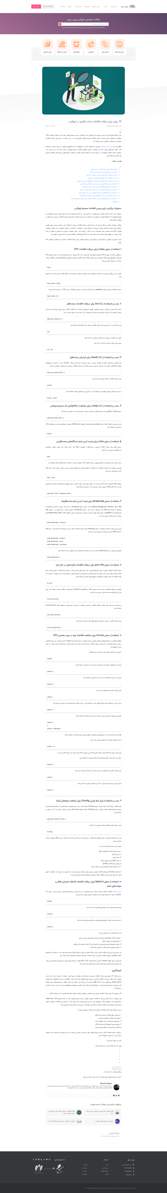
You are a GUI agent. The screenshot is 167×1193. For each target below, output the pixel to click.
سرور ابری (84, 1168)
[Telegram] (119, 1096)
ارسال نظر (116, 1068)
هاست (105, 7)
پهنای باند (86, 7)
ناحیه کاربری (36, 6)
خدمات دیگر (78, 7)
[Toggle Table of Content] (120, 167)
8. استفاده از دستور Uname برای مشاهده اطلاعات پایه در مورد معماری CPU (98, 193)
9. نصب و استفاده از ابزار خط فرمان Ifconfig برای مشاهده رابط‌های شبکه (99, 196)
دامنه (107, 1165)
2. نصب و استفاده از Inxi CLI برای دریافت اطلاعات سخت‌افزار (102, 175)
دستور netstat (117, 892)
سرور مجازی (114, 7)
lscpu (82, 255)
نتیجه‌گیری (115, 202)
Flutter (81, 1086)
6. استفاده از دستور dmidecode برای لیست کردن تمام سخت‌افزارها (100, 187)
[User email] (114, 1096)
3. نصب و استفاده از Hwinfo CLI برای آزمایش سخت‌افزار (103, 178)
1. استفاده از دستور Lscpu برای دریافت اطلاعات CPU (104, 172)
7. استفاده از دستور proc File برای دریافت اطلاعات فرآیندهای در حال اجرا (99, 190)
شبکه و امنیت (115, 126)
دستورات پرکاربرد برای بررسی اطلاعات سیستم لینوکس (104, 169)
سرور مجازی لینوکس (106, 146)
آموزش (69, 7)
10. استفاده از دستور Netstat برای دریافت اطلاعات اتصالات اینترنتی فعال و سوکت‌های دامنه (94, 199)
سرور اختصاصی (96, 7)
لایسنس (85, 1171)
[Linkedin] (116, 1096)
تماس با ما (84, 1174)
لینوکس (109, 126)
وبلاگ (107, 1174)
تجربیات (79, 1088)
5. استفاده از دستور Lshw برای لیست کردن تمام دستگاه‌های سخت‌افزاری (99, 184)
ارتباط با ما (62, 7)
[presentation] (36, 54)
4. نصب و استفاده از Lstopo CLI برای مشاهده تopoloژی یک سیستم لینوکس (97, 181)
